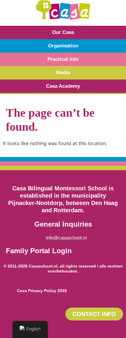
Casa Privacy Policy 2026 (42, 290)
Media (63, 72)
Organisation (63, 46)
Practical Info (63, 59)
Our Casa (63, 32)
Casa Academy (63, 86)
